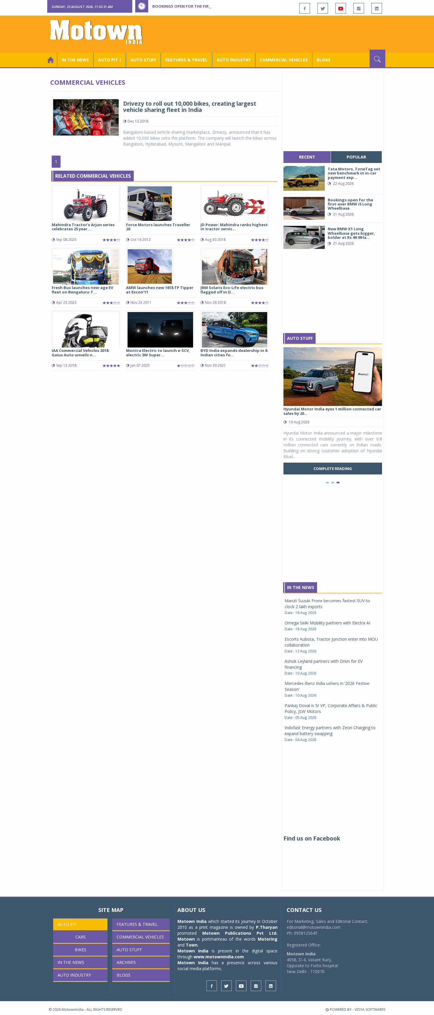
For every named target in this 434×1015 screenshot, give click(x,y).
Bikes (80, 949)
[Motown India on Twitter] (322, 8)
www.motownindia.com (219, 956)
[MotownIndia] (100, 32)
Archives (126, 962)
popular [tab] (356, 157)
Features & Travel (186, 60)
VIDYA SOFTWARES (370, 1009)
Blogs (323, 60)
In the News (75, 60)
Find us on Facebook (311, 838)
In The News (300, 587)
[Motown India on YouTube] (340, 8)
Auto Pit (67, 924)
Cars (80, 937)
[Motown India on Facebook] (304, 8)
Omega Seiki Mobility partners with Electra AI (327, 623)
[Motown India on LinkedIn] (376, 8)
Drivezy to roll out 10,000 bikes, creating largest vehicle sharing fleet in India (189, 107)
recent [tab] (307, 157)
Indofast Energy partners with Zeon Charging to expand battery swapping (330, 730)
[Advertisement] (277, 33)
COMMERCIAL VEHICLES (284, 60)
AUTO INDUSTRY (234, 60)
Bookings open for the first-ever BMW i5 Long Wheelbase (213, 6)
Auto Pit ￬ (109, 60)
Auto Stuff (143, 60)
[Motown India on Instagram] (358, 8)
